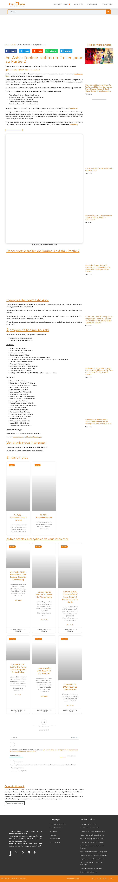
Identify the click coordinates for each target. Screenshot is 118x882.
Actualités (78, 4)
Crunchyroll (73, 108)
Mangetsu (74, 124)
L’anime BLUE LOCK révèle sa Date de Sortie (70, 687)
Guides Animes (106, 4)
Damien (107, 879)
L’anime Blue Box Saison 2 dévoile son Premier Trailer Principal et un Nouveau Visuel (98, 422)
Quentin (102, 879)
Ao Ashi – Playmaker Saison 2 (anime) (18, 517)
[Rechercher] (108, 12)
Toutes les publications (14, 803)
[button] (11, 51)
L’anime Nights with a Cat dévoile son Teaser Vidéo (44, 594)
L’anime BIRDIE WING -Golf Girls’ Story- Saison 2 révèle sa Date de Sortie (70, 597)
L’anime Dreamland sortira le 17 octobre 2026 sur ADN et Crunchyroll (98, 218)
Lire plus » (18, 600)
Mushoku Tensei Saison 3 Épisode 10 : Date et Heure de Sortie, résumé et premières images (97, 268)
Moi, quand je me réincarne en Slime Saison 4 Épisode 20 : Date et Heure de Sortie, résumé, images (99, 371)
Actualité (13, 44)
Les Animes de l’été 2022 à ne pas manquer (44, 671)
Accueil (7, 44)
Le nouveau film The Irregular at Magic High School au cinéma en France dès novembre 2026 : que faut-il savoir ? (98, 320)
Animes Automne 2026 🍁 (61, 4)
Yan (112, 879)
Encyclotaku (92, 4)
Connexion (74, 737)
